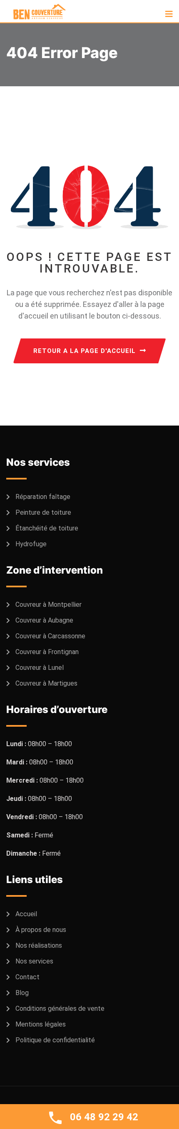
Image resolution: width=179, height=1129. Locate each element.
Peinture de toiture (43, 512)
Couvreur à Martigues (46, 683)
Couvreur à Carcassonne (50, 636)
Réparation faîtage (42, 497)
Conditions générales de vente (59, 1008)
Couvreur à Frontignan (47, 652)
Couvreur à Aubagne (44, 620)
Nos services (34, 961)
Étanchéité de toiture (46, 528)
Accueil (26, 914)
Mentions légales (40, 1024)
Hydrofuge (31, 544)
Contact (27, 977)
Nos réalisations (38, 945)
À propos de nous (40, 930)
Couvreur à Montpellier (48, 604)
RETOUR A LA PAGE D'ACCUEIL (84, 351)
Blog (22, 993)
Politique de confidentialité (55, 1040)
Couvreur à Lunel (39, 668)
